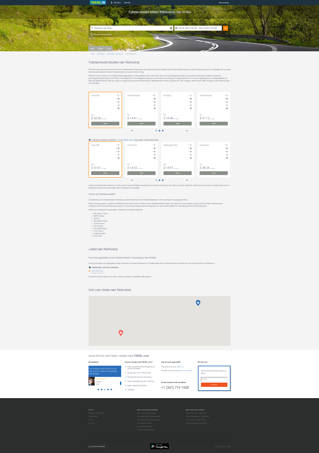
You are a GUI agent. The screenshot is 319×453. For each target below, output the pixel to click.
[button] (116, 2)
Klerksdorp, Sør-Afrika (115, 54)
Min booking (224, 3)
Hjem (93, 54)
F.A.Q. (182, 367)
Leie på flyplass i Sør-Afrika (196, 413)
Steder (100, 49)
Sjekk (105, 123)
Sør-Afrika (100, 54)
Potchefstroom (126, 140)
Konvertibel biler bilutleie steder (149, 416)
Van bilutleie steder (144, 426)
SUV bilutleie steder (144, 423)
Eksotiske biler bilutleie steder (148, 420)
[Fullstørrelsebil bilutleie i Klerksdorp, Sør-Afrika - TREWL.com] (159, 446)
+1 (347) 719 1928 (175, 388)
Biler (92, 49)
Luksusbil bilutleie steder (146, 413)
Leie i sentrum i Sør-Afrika (195, 420)
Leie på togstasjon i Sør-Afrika (197, 416)
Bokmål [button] (127, 3)
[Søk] (225, 28)
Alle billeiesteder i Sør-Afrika (196, 423)
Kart (109, 49)
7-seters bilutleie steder (146, 430)
